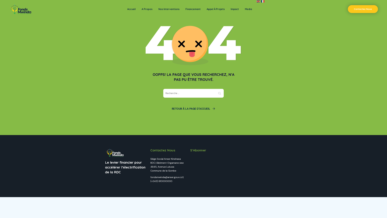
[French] (263, 1)
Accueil (131, 9)
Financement (193, 9)
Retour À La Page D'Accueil (191, 108)
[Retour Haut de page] (380, 213)
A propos (147, 9)
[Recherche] (220, 93)
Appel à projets (216, 9)
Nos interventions (168, 9)
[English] (258, 1)
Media (248, 9)
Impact (235, 9)
